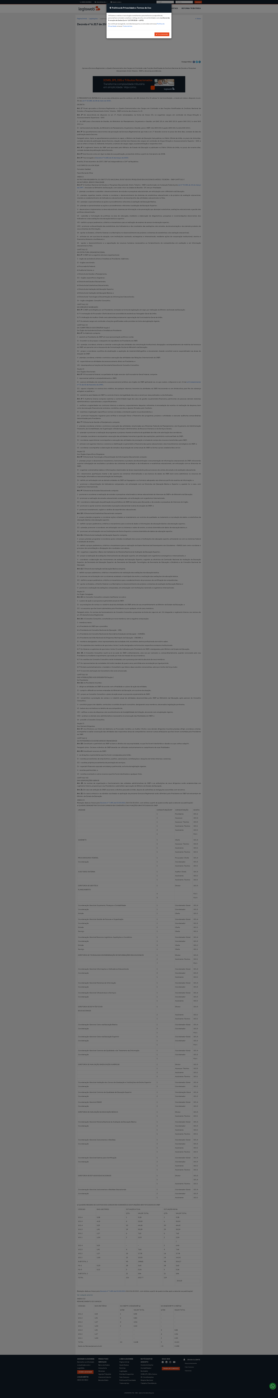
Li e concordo (162, 34)
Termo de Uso (127, 26)
